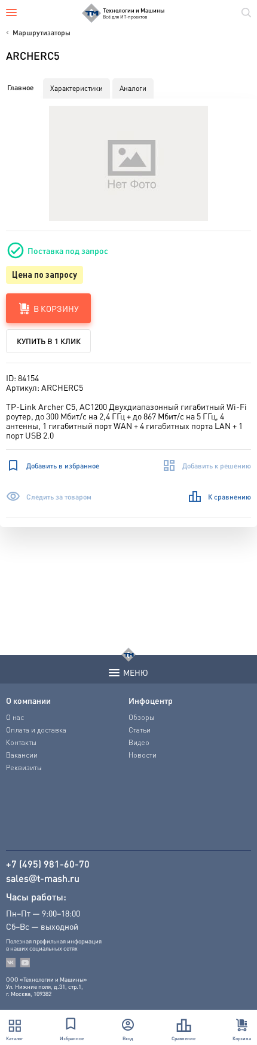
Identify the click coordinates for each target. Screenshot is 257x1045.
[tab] (20, 88)
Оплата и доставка (36, 729)
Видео (138, 742)
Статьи (139, 729)
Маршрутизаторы (42, 32)
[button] (129, 163)
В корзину (56, 308)
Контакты (21, 742)
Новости (142, 754)
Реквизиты (24, 767)
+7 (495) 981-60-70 (48, 864)
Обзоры (141, 717)
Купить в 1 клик (49, 341)
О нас (15, 717)
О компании (28, 700)
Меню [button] (135, 672)
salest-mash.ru (42, 878)
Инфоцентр (150, 700)
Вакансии (22, 754)
